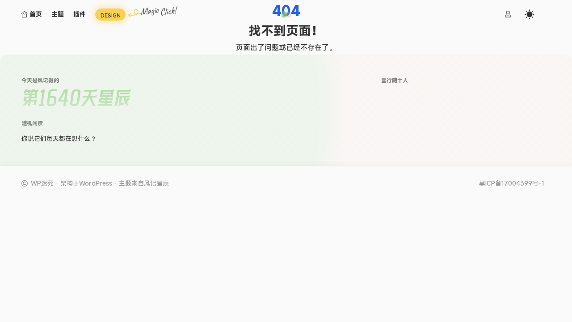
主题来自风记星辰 (144, 183)
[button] (286, 14)
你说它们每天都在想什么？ (59, 138)
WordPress (95, 183)
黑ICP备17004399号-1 (511, 183)
